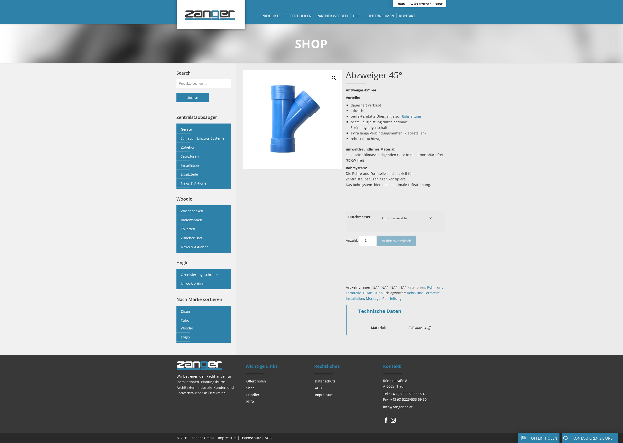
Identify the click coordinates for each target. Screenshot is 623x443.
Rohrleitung (411, 116)
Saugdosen (190, 156)
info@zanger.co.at (397, 407)
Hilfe (250, 401)
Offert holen (256, 381)
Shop (439, 4)
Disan (367, 293)
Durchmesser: (359, 216)
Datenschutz (325, 381)
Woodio (187, 328)
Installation (355, 298)
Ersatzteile (189, 174)
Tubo (378, 293)
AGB (318, 388)
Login (400, 4)
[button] (334, 78)
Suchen (192, 97)
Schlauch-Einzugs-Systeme (202, 138)
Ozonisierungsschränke (200, 274)
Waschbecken (192, 211)
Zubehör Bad (191, 238)
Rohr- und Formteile (423, 293)
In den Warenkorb (396, 241)
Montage (373, 298)
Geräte (186, 129)
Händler (252, 394)
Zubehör (188, 147)
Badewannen (191, 220)
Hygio (185, 337)
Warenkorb (422, 4)
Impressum (324, 394)
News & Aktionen (195, 183)
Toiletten (188, 229)
